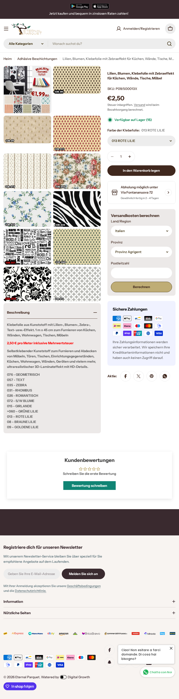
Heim (7, 59)
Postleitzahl (120, 263)
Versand (139, 105)
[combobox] (89, 43)
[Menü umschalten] (6, 28)
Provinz (117, 242)
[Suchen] (169, 43)
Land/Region (121, 221)
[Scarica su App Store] (101, 6)
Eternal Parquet (27, 677)
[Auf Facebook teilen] (125, 376)
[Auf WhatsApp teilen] (165, 376)
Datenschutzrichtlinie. (30, 591)
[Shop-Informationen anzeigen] (168, 192)
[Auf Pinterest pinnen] (151, 376)
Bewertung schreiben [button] (89, 485)
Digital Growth (79, 677)
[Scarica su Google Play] (80, 6)
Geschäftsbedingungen (84, 586)
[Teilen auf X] (138, 376)
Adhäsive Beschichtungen (37, 59)
